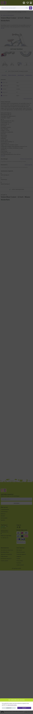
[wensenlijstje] (27, 2)
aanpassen (8, 708)
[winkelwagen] (31, 2)
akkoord (24, 708)
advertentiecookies (12, 705)
